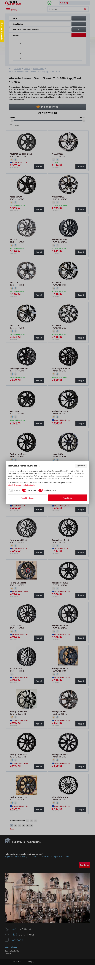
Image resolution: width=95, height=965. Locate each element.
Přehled (82, 466)
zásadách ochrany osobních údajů (21, 485)
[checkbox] (14, 490)
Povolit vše (67, 498)
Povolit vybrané (27, 498)
